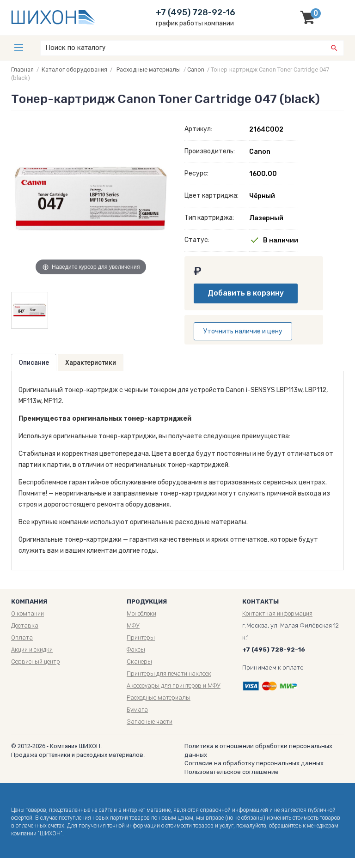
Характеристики (90, 362)
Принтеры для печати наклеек (169, 673)
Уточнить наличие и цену (242, 331)
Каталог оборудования (74, 69)
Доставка (24, 625)
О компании (27, 613)
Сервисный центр (35, 661)
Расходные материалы (148, 69)
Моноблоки (141, 613)
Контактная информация (277, 613)
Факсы (136, 649)
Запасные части (149, 721)
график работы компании (195, 23)
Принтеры (141, 637)
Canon (195, 69)
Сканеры (139, 661)
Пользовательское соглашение (231, 771)
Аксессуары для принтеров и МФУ (173, 685)
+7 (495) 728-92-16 (195, 12)
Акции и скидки (32, 649)
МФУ (133, 625)
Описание (33, 362)
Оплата (22, 637)
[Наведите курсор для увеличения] (91, 197)
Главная (22, 69)
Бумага (137, 709)
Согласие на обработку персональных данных (254, 763)
